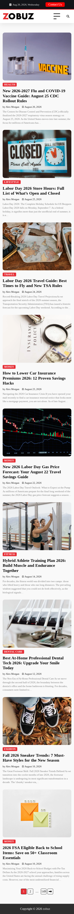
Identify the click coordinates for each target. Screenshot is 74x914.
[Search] (68, 16)
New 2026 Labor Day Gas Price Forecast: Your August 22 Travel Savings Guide (32, 472)
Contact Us (55, 4)
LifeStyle (11, 182)
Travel (9, 274)
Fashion (10, 749)
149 (43, 891)
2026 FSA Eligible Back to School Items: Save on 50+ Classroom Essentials (32, 852)
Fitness (9, 554)
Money (9, 367)
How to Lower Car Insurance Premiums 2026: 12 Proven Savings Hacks (34, 378)
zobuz (46, 908)
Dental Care (13, 651)
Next (50, 891)
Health (9, 84)
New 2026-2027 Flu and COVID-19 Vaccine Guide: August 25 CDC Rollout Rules (34, 96)
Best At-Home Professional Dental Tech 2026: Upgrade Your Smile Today (33, 663)
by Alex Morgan (11, 106)
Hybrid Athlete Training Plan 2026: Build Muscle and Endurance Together (34, 565)
